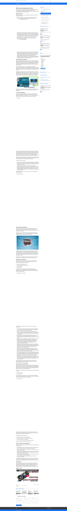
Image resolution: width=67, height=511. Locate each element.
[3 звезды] (19, 485)
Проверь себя (18, 3)
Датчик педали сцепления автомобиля (44, 30)
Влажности (42, 62)
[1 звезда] (17, 485)
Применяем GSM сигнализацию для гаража (36, 494)
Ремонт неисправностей (44, 17)
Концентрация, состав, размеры (44, 11)
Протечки (42, 61)
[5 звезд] (20, 485)
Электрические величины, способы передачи (45, 23)
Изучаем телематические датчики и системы (30, 494)
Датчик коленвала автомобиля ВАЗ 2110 (24, 492)
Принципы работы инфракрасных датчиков (45, 45)
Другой (42, 64)
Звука (42, 63)
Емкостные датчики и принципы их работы (45, 37)
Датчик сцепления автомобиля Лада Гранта (18, 494)
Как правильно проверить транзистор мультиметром (45, 88)
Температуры (43, 60)
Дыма (42, 58)
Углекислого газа (43, 59)
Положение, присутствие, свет (45, 13)
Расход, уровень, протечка (45, 15)
